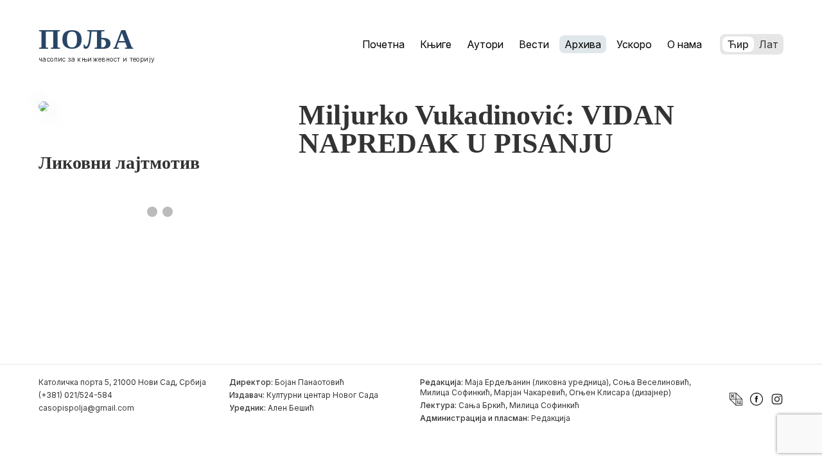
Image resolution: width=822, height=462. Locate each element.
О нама (684, 44)
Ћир (738, 44)
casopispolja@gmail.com (86, 408)
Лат (768, 44)
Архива (582, 44)
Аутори (485, 44)
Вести (534, 44)
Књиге (435, 44)
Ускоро (634, 44)
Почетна (383, 44)
